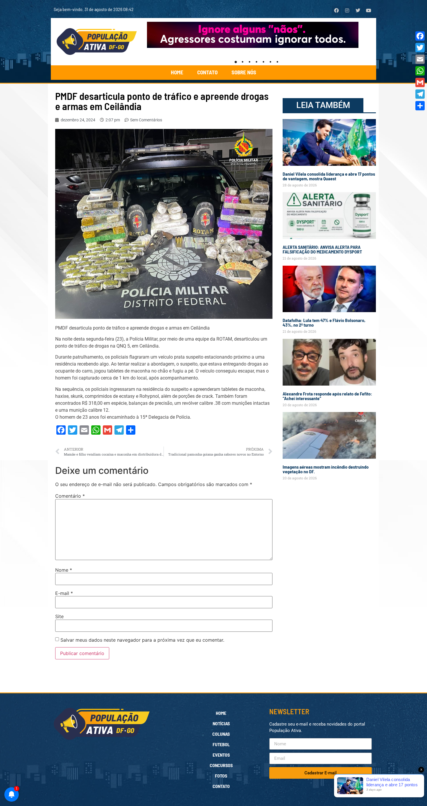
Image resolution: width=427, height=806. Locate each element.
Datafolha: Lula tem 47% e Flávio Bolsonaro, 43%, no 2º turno (324, 322)
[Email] (420, 59)
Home (221, 713)
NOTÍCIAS (221, 723)
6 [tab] (270, 62)
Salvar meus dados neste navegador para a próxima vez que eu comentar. (142, 640)
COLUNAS (221, 734)
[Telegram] (420, 94)
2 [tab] (242, 62)
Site (59, 616)
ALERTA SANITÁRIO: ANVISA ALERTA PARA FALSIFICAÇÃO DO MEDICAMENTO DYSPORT (322, 249)
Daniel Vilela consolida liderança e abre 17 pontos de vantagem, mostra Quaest (329, 176)
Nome (63, 570)
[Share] (420, 105)
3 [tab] (249, 62)
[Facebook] (420, 36)
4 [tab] (256, 62)
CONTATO (207, 72)
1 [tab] (235, 62)
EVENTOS (221, 755)
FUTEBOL (221, 744)
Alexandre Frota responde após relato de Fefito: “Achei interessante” (327, 396)
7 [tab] (277, 62)
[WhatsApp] (420, 71)
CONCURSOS (221, 765)
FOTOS (221, 775)
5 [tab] (263, 62)
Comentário (70, 496)
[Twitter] (420, 47)
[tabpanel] (256, 35)
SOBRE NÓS (244, 72)
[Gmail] (420, 82)
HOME (177, 72)
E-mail (64, 593)
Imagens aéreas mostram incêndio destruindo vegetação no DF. (326, 469)
